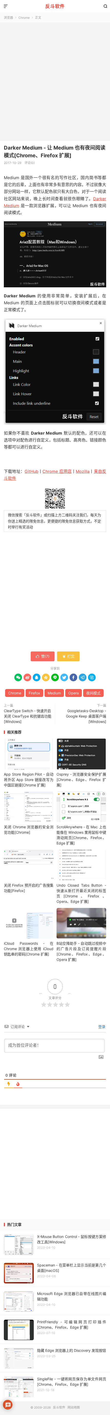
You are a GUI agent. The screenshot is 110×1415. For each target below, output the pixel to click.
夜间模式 (93, 693)
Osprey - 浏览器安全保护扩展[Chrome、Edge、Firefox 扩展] (81, 779)
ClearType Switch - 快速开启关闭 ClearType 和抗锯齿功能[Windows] (27, 716)
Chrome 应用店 (57, 471)
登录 (101, 1026)
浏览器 (8, 18)
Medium (54, 693)
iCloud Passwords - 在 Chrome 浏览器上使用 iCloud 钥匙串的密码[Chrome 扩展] (28, 948)
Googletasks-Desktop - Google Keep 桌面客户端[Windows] (86, 716)
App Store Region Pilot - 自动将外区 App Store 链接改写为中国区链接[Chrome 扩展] (28, 779)
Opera (73, 693)
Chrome (24, 18)
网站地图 (74, 1407)
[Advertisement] (55, 80)
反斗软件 (55, 6)
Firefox (34, 693)
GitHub (31, 471)
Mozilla (83, 471)
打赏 (68, 656)
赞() (42, 656)
